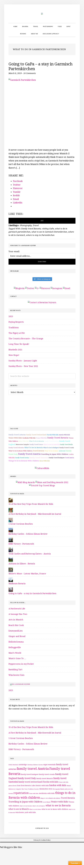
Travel (36, 225)
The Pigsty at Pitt (17, 333)
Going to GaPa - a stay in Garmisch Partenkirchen (32, 593)
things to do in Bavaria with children (24, 461)
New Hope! (14, 355)
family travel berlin (66, 444)
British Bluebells (13, 764)
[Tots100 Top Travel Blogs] (42, 485)
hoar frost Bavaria (24, 785)
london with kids (57, 785)
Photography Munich (58, 789)
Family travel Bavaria (31, 228)
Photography (26, 225)
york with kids (30, 812)
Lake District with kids (40, 785)
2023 (11, 316)
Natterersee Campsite (22, 444)
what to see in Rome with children (20, 451)
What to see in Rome (51, 451)
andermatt (62, 451)
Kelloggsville (15, 647)
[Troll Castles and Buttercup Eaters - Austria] (11, 549)
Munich (69, 785)
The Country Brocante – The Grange (26, 338)
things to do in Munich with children (50, 798)
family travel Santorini (38, 458)
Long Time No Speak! (19, 344)
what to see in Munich (19, 809)
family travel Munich (44, 778)
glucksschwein (13, 785)
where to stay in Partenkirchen (40, 235)
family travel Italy (27, 778)
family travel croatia (66, 447)
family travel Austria (29, 454)
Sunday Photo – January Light (23, 360)
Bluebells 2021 (15, 349)
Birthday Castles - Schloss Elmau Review (28, 534)
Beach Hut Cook (16, 625)
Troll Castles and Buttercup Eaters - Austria (30, 554)
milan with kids (23, 441)
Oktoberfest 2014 (45, 789)
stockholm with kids (28, 438)
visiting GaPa (48, 228)
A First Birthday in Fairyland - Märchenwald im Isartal (35, 514)
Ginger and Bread (17, 636)
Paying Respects (16, 322)
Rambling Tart (15, 669)
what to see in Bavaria (33, 448)
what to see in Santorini (51, 444)
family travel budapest (57, 457)
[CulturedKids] (42, 468)
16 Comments (29, 73)
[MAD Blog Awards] (25, 482)
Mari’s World (15, 653)
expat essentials (49, 764)
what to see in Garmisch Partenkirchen (49, 232)
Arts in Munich (16, 619)
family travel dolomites (16, 447)
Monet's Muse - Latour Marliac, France (27, 573)
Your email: (14, 251)
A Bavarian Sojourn (22, 684)
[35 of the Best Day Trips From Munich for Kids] (11, 499)
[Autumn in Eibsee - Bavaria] (11, 559)
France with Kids (41, 438)
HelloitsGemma (16, 642)
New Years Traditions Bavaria (30, 789)
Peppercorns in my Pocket (21, 664)
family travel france (36, 444)
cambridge (22, 764)
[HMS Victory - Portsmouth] (11, 539)
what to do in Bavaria (36, 441)
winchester (19, 812)
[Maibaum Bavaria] (11, 579)
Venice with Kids (15, 438)
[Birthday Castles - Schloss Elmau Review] (11, 529)
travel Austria (69, 457)
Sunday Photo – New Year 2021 (23, 366)
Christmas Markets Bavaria (35, 764)
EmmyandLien (16, 631)
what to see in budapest (51, 447)
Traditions (14, 327)
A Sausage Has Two (18, 614)
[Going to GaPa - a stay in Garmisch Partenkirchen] (11, 589)
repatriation (21, 793)
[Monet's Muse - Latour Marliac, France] (11, 569)
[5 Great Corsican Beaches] (11, 519)
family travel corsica (22, 457)
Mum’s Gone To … (17, 658)
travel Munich (46, 802)
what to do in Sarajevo (38, 806)
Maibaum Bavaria (17, 583)
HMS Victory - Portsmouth (21, 544)
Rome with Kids (45, 461)
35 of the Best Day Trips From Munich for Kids (31, 504)
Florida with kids (52, 435)
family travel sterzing (51, 441)
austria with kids (64, 435)
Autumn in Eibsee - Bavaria (22, 563)
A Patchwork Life (17, 608)
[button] (64, 31)
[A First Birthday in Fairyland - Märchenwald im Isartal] (11, 509)
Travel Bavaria (38, 451)
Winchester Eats (16, 675)
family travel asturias (17, 435)
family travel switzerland (36, 435)
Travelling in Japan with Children (54, 454)
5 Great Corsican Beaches (21, 524)
